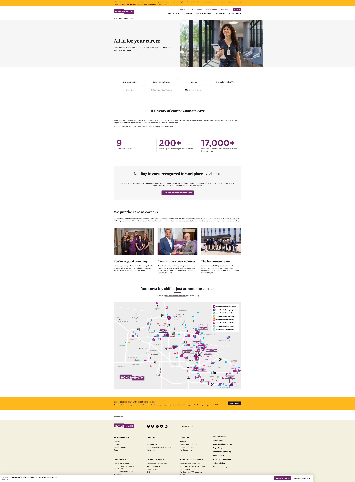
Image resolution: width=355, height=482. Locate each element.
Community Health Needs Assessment (124, 467)
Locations (188, 13)
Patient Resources (211, 9)
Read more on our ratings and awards (177, 193)
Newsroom (151, 450)
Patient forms (218, 440)
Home (114, 18)
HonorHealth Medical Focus (190, 464)
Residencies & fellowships (157, 464)
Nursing (193, 82)
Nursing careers (186, 450)
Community (119, 459)
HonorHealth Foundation (123, 471)
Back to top (118, 416)
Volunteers (118, 474)
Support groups (120, 447)
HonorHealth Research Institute (159, 447)
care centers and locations (175, 296)
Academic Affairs (154, 459)
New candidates (129, 82)
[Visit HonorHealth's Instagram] (152, 426)
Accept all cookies (283, 478)
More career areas (193, 90)
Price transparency (220, 467)
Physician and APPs (225, 82)
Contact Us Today (188, 426)
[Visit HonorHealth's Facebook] (148, 426)
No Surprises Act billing (222, 452)
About (149, 437)
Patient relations (219, 463)
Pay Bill (190, 9)
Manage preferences (301, 478)
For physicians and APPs (190, 459)
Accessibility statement (222, 459)
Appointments (234, 13)
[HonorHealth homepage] (124, 12)
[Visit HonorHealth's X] (157, 426)
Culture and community (161, 90)
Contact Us (220, 13)
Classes (117, 444)
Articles (117, 441)
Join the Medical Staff (188, 469)
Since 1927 (118, 120)
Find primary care (219, 436)
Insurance (199, 9)
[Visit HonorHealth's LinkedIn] (166, 426)
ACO (148, 441)
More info (4, 479)
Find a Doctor (174, 13)
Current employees (161, 82)
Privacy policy (218, 455)
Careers (183, 437)
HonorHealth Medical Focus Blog (192, 466)
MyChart (182, 9)
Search (238, 9)
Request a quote (219, 448)
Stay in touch (234, 403)
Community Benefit (121, 464)
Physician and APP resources (191, 472)
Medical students (153, 466)
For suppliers (152, 444)
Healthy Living (120, 437)
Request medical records (222, 444)
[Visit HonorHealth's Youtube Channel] (161, 426)
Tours (116, 450)
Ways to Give (224, 9)
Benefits (129, 90)
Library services (153, 469)
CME (148, 472)
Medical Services (203, 13)
